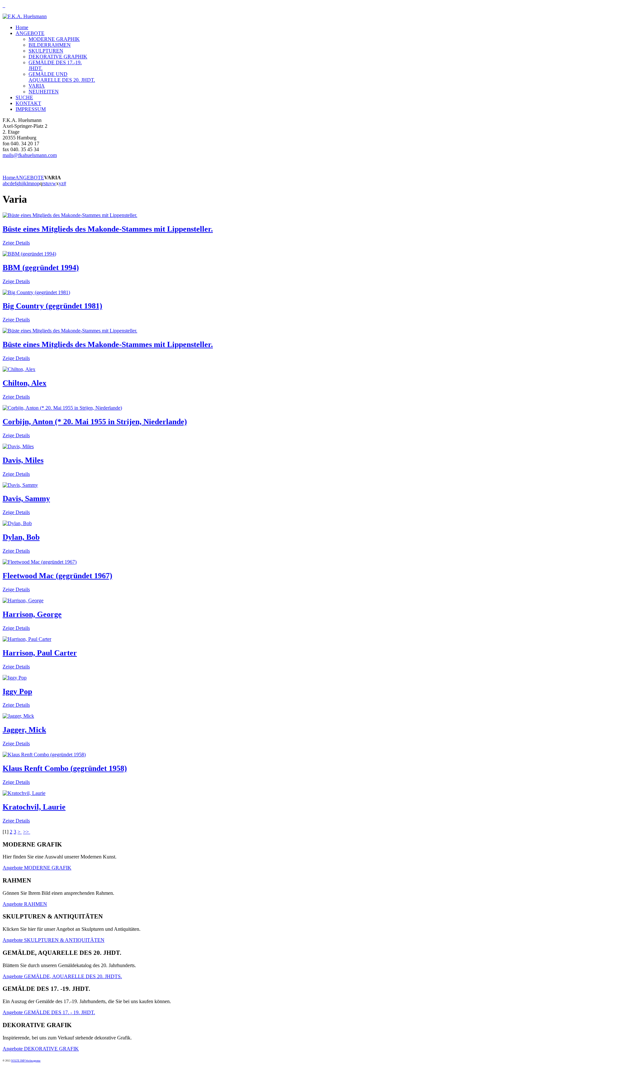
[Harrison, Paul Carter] (27, 639)
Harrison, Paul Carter (40, 653)
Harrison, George (32, 614)
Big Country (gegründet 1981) (52, 306)
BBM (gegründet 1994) (41, 267)
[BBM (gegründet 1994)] (29, 254)
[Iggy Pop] (15, 677)
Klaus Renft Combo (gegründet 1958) (65, 768)
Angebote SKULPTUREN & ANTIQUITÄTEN (53, 940)
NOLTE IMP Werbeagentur (26, 1060)
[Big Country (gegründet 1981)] (36, 292)
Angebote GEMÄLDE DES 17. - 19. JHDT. (49, 1012)
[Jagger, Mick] (18, 716)
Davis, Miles (23, 460)
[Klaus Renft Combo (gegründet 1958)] (44, 754)
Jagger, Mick (24, 730)
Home (9, 177)
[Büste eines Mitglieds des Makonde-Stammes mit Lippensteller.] (70, 215)
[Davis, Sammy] (20, 485)
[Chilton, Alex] (19, 369)
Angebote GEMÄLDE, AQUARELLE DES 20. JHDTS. (62, 976)
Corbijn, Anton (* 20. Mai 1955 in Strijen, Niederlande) (95, 421)
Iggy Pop (17, 691)
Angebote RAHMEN (25, 904)
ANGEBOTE (29, 177)
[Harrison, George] (23, 600)
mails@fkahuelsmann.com (30, 155)
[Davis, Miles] (18, 446)
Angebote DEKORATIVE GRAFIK (41, 1048)
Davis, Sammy (26, 498)
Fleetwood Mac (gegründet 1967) (57, 575)
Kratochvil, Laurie (34, 807)
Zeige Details (16, 243)
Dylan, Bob (21, 537)
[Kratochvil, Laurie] (24, 793)
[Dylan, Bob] (17, 523)
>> (26, 831)
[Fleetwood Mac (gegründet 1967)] (40, 562)
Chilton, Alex (24, 383)
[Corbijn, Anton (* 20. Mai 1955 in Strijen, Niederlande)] (62, 408)
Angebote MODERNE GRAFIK (37, 867)
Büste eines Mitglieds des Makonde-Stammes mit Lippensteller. (108, 229)
